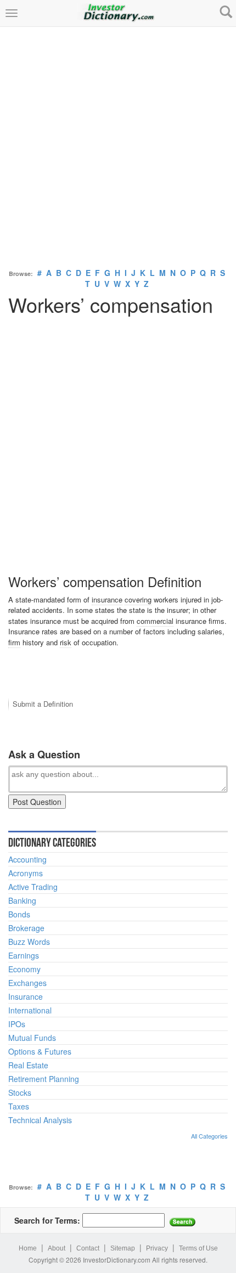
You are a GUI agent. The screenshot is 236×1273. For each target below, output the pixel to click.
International (30, 1010)
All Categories (209, 1135)
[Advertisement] (118, 145)
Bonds (19, 914)
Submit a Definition (43, 704)
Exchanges (27, 982)
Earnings (23, 955)
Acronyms (25, 873)
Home (28, 1248)
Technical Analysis (40, 1119)
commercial (155, 621)
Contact (87, 1248)
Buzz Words (29, 941)
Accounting (27, 859)
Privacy (157, 1248)
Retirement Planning (43, 1078)
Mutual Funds (32, 1037)
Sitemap (122, 1248)
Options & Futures (39, 1051)
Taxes (18, 1106)
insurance (107, 599)
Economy (24, 969)
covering (138, 599)
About (56, 1248)
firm (14, 642)
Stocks (19, 1092)
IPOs (16, 1023)
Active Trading (33, 886)
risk (65, 642)
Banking (22, 900)
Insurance (25, 996)
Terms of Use (198, 1248)
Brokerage (26, 927)
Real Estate (28, 1065)
